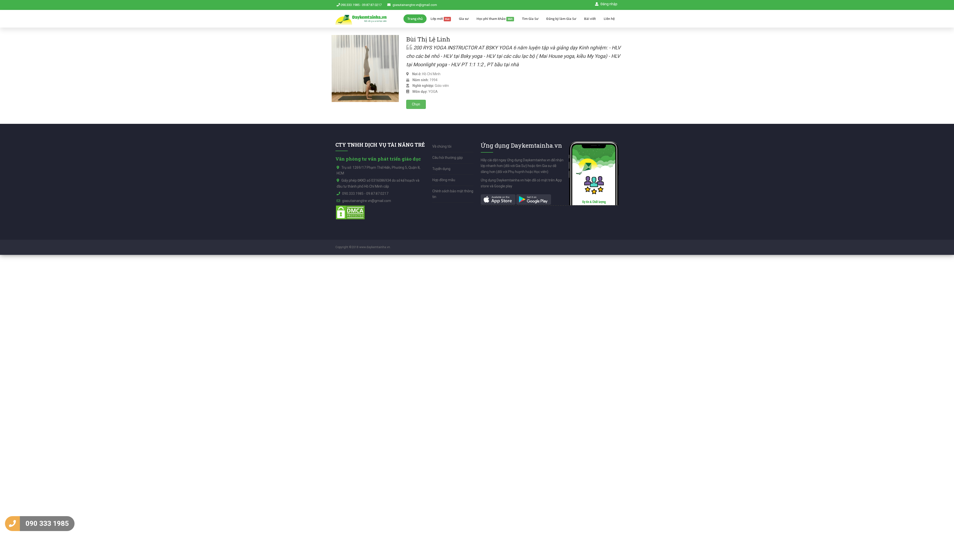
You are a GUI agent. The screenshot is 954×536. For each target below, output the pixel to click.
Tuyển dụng (441, 169)
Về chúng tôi (441, 146)
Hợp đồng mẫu (443, 180)
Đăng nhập (608, 4)
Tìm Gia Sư (530, 18)
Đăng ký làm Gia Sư (561, 18)
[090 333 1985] (12, 523)
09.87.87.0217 (372, 5)
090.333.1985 (350, 5)
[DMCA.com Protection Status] (350, 212)
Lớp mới (440, 18)
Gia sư (464, 18)
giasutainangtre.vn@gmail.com (415, 5)
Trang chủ (415, 18)
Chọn (416, 104)
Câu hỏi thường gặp (447, 158)
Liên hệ (609, 18)
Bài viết (590, 18)
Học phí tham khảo (495, 18)
